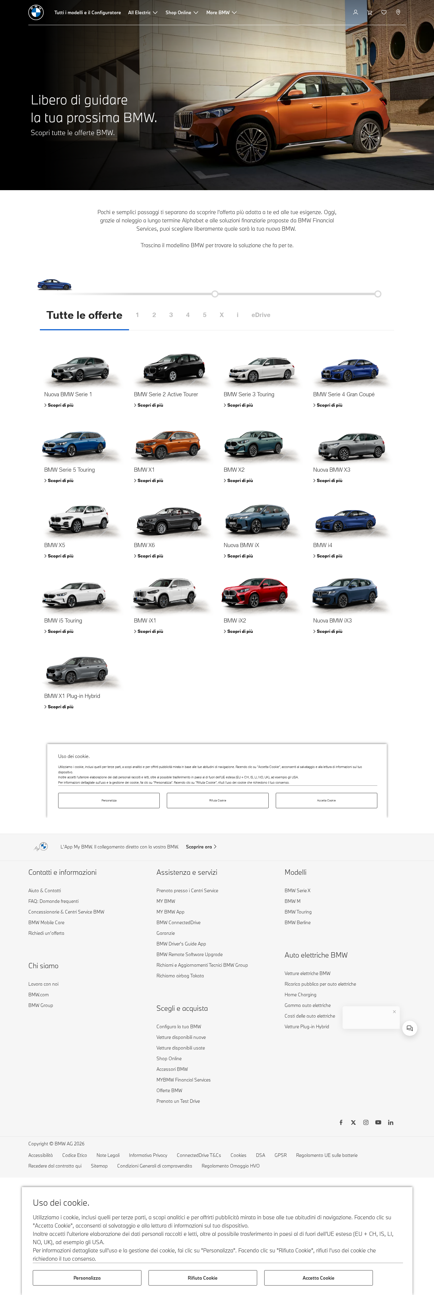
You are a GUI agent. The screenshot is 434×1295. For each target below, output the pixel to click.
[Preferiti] (384, 12)
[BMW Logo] (36, 12)
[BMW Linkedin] (390, 1123)
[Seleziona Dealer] (399, 12)
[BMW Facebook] (341, 1123)
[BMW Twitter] (353, 1123)
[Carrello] (370, 12)
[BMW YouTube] (378, 1123)
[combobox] (409, 1028)
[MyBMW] (356, 12)
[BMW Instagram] (365, 1123)
